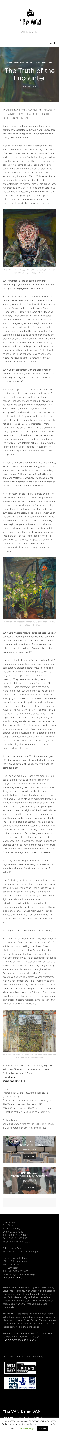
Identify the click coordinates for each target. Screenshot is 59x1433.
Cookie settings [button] (26, 1428)
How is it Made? (43, 1142)
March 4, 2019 (29, 86)
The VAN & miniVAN (22, 1411)
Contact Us (24, 1417)
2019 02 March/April (15, 62)
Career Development (44, 62)
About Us (38, 1417)
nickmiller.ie (9, 1077)
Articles (29, 62)
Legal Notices (8, 1417)
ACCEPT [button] (42, 1428)
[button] (55, 43)
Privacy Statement (12, 1277)
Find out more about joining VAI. (19, 1340)
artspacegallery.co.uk (14, 1080)
